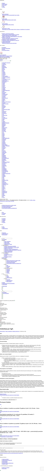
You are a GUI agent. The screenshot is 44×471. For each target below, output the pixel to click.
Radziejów (4, 156)
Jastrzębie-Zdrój (5, 94)
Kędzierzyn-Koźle (5, 103)
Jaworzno (3, 96)
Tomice (3, 174)
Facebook (8, 269)
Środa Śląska (4, 165)
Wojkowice (4, 184)
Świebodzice (4, 168)
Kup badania (4, 239)
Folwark (3, 82)
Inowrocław (4, 92)
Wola (3, 185)
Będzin (3, 65)
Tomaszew (4, 172)
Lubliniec (3, 121)
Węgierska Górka (5, 180)
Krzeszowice (4, 113)
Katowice (3, 102)
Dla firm (5, 255)
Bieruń (3, 68)
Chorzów (3, 73)
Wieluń (3, 181)
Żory (3, 196)
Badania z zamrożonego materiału (10, 246)
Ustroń (3, 179)
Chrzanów (4, 74)
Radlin (3, 154)
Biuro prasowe (8, 281)
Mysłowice (4, 129)
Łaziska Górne (4, 115)
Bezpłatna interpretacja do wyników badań (11, 247)
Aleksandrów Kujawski (6, 62)
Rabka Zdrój (4, 152)
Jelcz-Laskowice (5, 98)
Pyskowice (4, 151)
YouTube (8, 272)
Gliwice (3, 86)
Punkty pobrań (4, 4)
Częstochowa (4, 79)
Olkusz (3, 135)
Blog (7, 265)
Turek (3, 177)
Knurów (3, 107)
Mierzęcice (4, 124)
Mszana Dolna (4, 127)
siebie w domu (32, 200)
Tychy (3, 178)
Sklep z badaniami (7, 241)
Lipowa (3, 119)
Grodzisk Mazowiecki (6, 90)
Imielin (3, 91)
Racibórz (3, 153)
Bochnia (3, 69)
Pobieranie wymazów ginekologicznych (11, 249)
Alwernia (3, 63)
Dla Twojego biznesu (8, 256)
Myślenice (4, 128)
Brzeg (3, 70)
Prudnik (3, 148)
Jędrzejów (4, 97)
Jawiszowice (4, 95)
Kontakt (1, 59)
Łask (3, 114)
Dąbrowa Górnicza (5, 80)
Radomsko (4, 155)
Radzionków (4, 157)
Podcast (7, 267)
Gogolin (3, 88)
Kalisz (3, 100)
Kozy (3, 110)
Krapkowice (4, 111)
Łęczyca (3, 117)
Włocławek (4, 182)
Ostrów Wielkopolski (5, 138)
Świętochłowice (5, 170)
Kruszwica (4, 112)
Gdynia (3, 84)
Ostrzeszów (4, 139)
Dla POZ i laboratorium (8, 254)
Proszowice (4, 147)
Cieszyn (3, 75)
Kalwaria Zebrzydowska (6, 101)
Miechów (3, 123)
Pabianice (3, 142)
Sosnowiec (4, 164)
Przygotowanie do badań (10, 262)
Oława (3, 133)
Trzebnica (3, 176)
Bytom (3, 71)
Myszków (4, 130)
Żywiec (3, 197)
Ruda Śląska (4, 160)
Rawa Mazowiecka (5, 158)
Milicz (3, 126)
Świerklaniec (4, 169)
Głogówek (4, 87)
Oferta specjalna (7, 243)
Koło (3, 108)
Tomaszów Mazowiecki (6, 173)
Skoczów (3, 163)
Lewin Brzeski (4, 118)
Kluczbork (4, 106)
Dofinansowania (5, 283)
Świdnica (3, 167)
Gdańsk (3, 83)
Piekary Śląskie (4, 144)
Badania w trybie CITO (8, 248)
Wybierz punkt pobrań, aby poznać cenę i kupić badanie (9, 411)
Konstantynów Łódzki (6, 109)
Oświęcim (4, 140)
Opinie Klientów (9, 277)
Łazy (3, 116)
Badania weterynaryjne (8, 251)
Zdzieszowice (4, 192)
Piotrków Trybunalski (5, 145)
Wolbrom (3, 186)
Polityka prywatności (5, 467)
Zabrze (3, 187)
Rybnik (3, 161)
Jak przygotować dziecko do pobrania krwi (13, 263)
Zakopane (4, 188)
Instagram (8, 270)
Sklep (2, 436)
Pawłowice (4, 143)
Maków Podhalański (5, 122)
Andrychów (4, 64)
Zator (3, 189)
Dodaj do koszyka (3, 394)
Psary (3, 149)
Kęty (3, 104)
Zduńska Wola (4, 191)
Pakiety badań (6, 242)
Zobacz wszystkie (11, 201)
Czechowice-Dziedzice (6, 77)
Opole (3, 136)
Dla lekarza (6, 253)
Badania (3, 3)
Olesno (3, 134)
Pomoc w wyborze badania (7, 436)
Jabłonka (3, 93)
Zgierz (3, 194)
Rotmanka (4, 159)
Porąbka (3, 146)
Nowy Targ (4, 131)
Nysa (3, 132)
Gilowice (3, 85)
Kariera (7, 276)
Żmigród (3, 195)
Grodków (3, 89)
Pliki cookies (4, 468)
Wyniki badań (4, 284)
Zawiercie (4, 190)
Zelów (3, 193)
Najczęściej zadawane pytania (11, 261)
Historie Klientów (9, 280)
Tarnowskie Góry (5, 171)
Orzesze (3, 137)
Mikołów (3, 125)
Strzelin (3, 166)
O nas (3, 6)
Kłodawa (3, 105)
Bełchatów (4, 66)
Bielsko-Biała (4, 67)
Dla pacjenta (4, 5)
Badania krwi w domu (8, 244)
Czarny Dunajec (5, 76)
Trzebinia (3, 175)
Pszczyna (3, 150)
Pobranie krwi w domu (4, 201)
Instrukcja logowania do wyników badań (13, 260)
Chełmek (3, 72)
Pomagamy (8, 279)
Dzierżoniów (4, 81)
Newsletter (8, 266)
